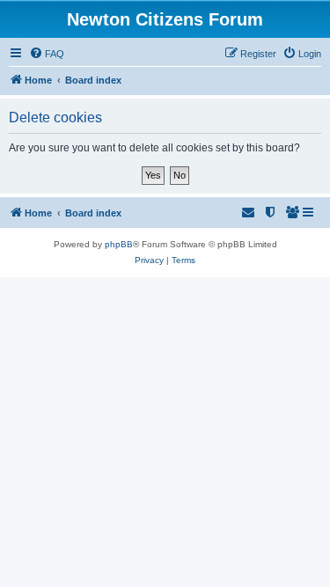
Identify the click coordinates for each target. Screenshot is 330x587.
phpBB (119, 244)
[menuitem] (46, 53)
